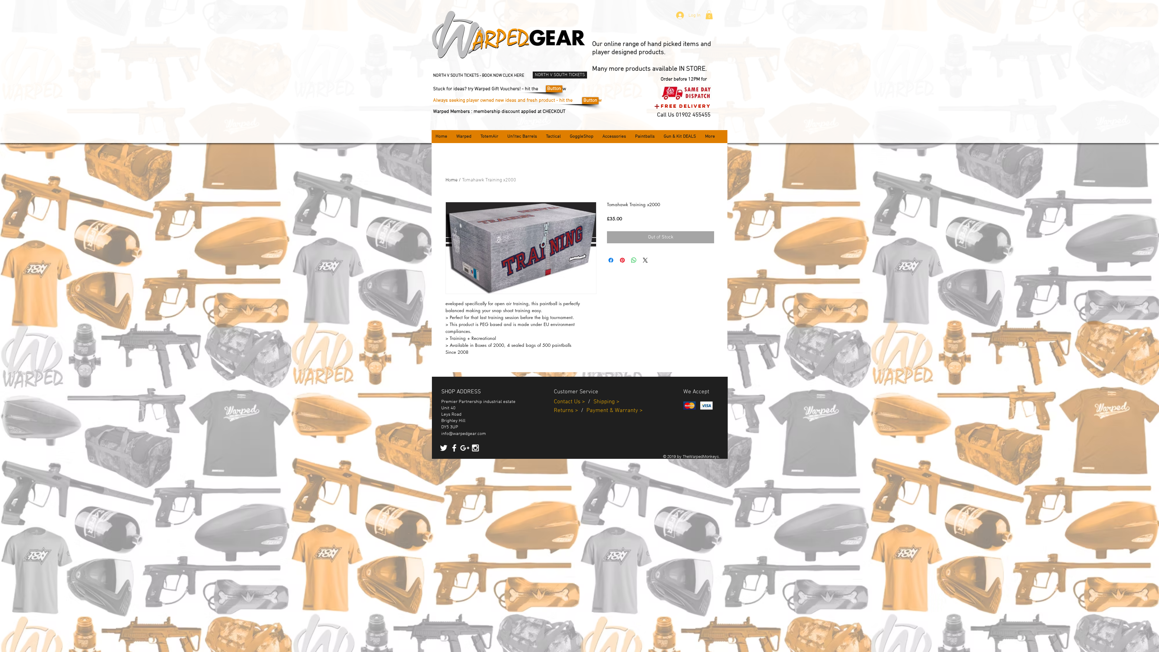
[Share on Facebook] (611, 260)
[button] (709, 14)
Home (451, 180)
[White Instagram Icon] (475, 448)
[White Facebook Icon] (454, 448)
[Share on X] (645, 260)
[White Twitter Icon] (444, 448)
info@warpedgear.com (463, 433)
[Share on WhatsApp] (633, 260)
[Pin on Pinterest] (622, 260)
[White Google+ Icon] (465, 448)
